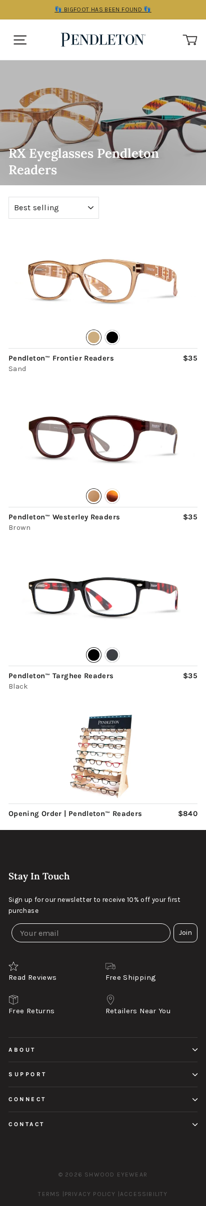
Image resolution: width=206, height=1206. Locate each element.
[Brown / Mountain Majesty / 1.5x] (103, 439)
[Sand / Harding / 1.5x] (103, 280)
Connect (27, 1099)
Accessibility (144, 1194)
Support (27, 1074)
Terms (49, 1194)
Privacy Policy (90, 1194)
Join (185, 932)
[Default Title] (103, 757)
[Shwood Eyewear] (106, 39)
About (22, 1049)
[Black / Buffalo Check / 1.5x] (103, 597)
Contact (26, 1124)
